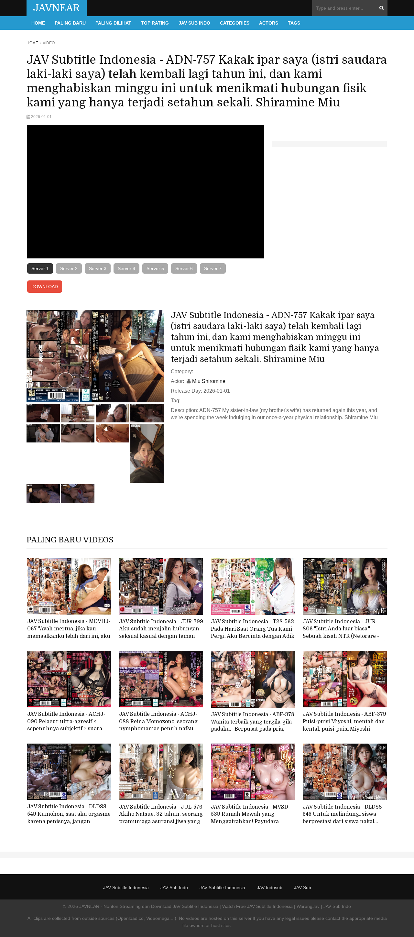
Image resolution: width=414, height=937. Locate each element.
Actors (268, 23)
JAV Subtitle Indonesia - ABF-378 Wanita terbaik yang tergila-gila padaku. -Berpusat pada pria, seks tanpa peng (252, 725)
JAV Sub (302, 887)
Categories (234, 23)
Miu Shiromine (208, 381)
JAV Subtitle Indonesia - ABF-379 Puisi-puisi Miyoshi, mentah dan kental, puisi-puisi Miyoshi (344, 721)
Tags (294, 23)
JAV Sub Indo (194, 23)
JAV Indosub (269, 887)
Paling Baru (70, 23)
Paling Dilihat (113, 23)
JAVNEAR (56, 8)
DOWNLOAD (44, 286)
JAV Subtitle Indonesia (126, 887)
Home (38, 23)
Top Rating (155, 23)
